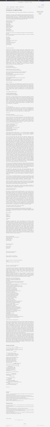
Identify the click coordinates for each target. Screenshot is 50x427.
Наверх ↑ (25, 423)
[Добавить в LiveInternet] (9, 419)
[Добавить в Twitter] (8, 419)
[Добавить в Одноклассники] (11, 419)
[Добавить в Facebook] (7, 419)
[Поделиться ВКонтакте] (6, 419)
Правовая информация (25, 425)
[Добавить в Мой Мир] (10, 419)
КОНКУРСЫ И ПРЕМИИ (40, 12)
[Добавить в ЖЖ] (12, 419)
